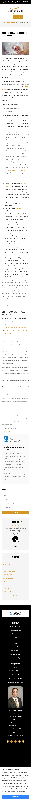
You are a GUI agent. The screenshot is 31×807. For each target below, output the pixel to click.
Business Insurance (15, 630)
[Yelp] (15, 741)
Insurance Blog (10, 22)
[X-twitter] (23, 741)
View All (15, 595)
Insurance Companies (15, 654)
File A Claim (15, 675)
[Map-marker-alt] (8, 741)
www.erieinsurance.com (9, 431)
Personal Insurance (15, 626)
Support (15, 667)
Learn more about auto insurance (12, 303)
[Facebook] (11, 741)
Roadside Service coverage (18, 170)
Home (3, 22)
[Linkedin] (19, 741)
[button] (9, 17)
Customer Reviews (15, 650)
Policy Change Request (15, 678)
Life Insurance (15, 634)
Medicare (15, 637)
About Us (15, 647)
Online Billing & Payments (15, 671)
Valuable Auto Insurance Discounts (15, 328)
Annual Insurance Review (15, 682)
